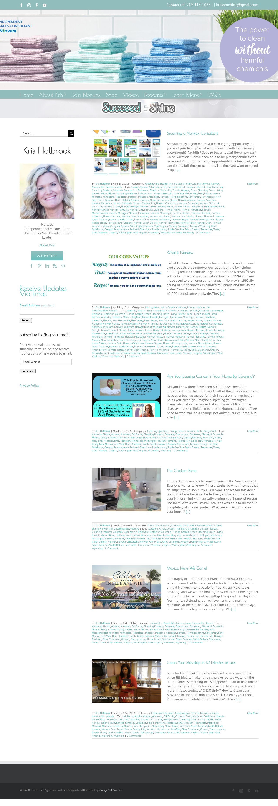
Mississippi (121, 196)
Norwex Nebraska (195, 336)
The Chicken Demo (182, 470)
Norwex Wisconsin (179, 226)
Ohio (213, 226)
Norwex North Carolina (198, 339)
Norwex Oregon (180, 219)
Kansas (158, 193)
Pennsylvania (121, 229)
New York (164, 320)
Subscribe (27, 371)
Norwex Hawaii (148, 206)
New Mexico (208, 196)
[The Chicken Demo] (126, 489)
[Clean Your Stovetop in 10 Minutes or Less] (126, 681)
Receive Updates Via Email (43, 291)
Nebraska (154, 196)
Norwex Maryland (191, 209)
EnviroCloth (147, 719)
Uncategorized (100, 310)
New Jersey (194, 196)
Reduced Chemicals (140, 229)
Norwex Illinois (182, 206)
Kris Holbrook (102, 183)
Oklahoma (97, 229)
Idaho (104, 193)
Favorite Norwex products (201, 525)
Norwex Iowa (217, 206)
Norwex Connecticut (144, 203)
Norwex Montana (201, 213)
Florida (176, 190)
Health (164, 183)
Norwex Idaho (165, 206)
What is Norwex (180, 252)
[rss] (55, 266)
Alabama (131, 310)
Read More (252, 183)
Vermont (103, 232)
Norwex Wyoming (200, 226)
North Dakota (122, 200)
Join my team (176, 183)
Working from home (171, 232)
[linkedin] (47, 266)
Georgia (185, 190)
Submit (25, 320)
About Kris (156, 622)
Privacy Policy (29, 385)
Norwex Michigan (118, 213)
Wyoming (188, 232)
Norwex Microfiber (170, 729)
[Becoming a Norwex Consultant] (126, 152)
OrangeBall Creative (110, 790)
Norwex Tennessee (169, 222)
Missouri (132, 196)
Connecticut (130, 190)
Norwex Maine (172, 209)
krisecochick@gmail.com (237, 4)
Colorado (118, 190)
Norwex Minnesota (139, 213)
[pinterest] (39, 266)
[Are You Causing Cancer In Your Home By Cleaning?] (126, 395)
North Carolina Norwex (197, 183)
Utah (94, 232)
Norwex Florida (111, 206)
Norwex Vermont (197, 346)
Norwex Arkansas (206, 200)
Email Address (37, 305)
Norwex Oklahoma (160, 219)
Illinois (111, 193)
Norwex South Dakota (146, 222)
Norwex (215, 183)
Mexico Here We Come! (187, 568)
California (217, 186)
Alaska (134, 186)
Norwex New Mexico (183, 216)
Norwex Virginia (111, 226)
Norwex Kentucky (119, 209)
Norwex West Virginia (156, 226)
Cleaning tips (154, 431)
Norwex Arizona (186, 200)
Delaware (143, 190)
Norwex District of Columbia (150, 326)
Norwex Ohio (141, 219)
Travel (209, 622)
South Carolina (175, 229)
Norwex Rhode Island (200, 343)
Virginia (113, 232)
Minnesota (108, 196)
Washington (125, 232)
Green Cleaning (199, 190)
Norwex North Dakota (121, 219)
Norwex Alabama (150, 200)
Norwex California (102, 203)
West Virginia (140, 232)
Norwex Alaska (169, 200)
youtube (113, 310)
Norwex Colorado (122, 203)
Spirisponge (147, 732)
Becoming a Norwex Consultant (192, 133)
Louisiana (179, 193)
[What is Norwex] (126, 270)
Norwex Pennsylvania (202, 219)
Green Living (152, 183)
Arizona (143, 186)
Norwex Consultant (166, 203)
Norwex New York (205, 216)
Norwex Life (136, 209)
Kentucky (167, 193)
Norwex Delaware (188, 203)
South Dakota (192, 229)
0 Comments (203, 232)
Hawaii (95, 193)
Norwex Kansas (100, 209)
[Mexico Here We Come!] (126, 587)
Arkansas (154, 186)
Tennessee (206, 229)
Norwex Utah (204, 222)
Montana (143, 196)
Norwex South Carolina (120, 222)
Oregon (108, 229)
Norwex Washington (132, 226)
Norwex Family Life (178, 326)
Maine (188, 193)
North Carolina (106, 200)
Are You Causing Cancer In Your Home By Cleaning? (211, 376)
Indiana (142, 193)
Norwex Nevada (112, 216)
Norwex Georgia (130, 206)
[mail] (63, 266)
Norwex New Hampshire (135, 216)
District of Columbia (160, 190)
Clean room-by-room (158, 525)
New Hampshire (178, 196)
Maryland (198, 193)
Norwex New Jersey (159, 216)
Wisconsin (153, 232)
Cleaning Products (102, 190)
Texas (216, 229)
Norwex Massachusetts (176, 333)
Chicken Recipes (208, 528)
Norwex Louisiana (154, 209)
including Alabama (126, 193)
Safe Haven (168, 639)
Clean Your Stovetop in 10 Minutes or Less (201, 662)
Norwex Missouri (181, 213)
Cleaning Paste (183, 716)
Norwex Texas (188, 222)
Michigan (97, 196)
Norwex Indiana (200, 206)
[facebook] (31, 266)
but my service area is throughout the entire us (185, 186)
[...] (177, 170)
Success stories (114, 186)
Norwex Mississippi (161, 213)
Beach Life (169, 622)
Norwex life (98, 186)
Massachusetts (212, 193)
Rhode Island (159, 229)
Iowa (150, 193)
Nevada (164, 196)
